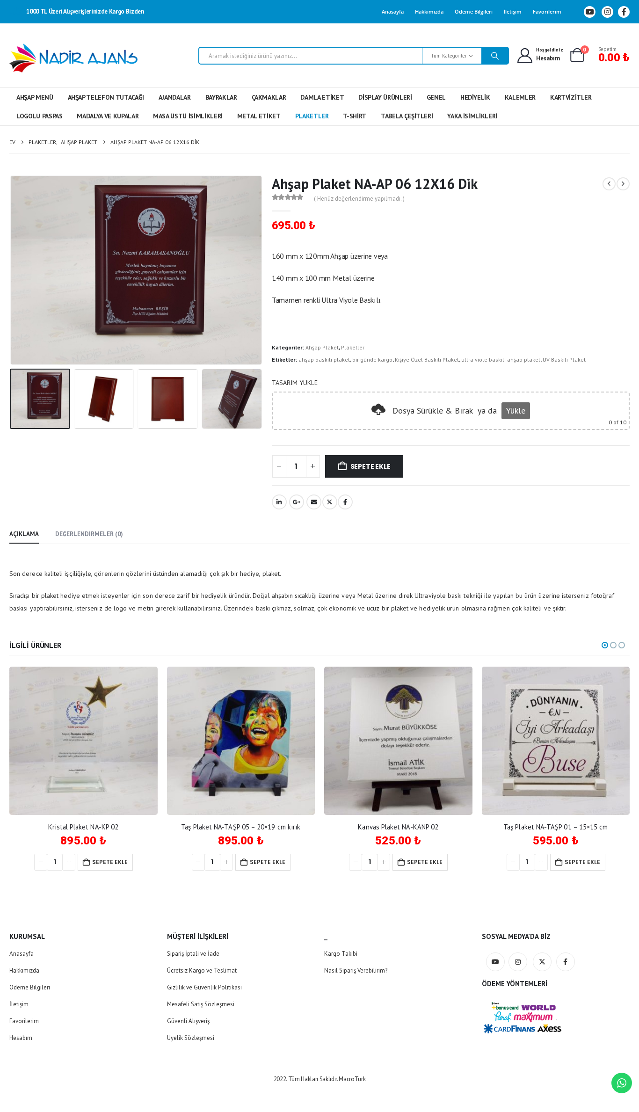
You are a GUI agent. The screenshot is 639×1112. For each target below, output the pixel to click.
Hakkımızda (429, 11)
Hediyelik (475, 97)
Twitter (329, 501)
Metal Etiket (259, 116)
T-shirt (354, 116)
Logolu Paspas (39, 116)
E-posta (313, 501)
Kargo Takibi (340, 954)
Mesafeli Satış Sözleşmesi (200, 1004)
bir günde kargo (372, 359)
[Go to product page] (83, 741)
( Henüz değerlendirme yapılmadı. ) (359, 199)
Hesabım (20, 1038)
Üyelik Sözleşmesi (190, 1038)
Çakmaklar (269, 97)
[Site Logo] (73, 58)
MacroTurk (352, 1079)
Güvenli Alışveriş (188, 1021)
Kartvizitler (571, 97)
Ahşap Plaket (322, 347)
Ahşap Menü (34, 97)
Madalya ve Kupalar (107, 116)
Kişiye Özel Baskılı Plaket (427, 359)
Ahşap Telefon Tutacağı (106, 97)
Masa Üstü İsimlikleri (188, 116)
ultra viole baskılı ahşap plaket (500, 359)
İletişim (513, 11)
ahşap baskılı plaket (324, 359)
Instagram (517, 961)
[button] (12, 270)
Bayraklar (221, 97)
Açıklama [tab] (24, 534)
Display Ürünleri (385, 97)
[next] (623, 183)
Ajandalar (175, 97)
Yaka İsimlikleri (472, 116)
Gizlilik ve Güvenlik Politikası (204, 987)
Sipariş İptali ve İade (193, 954)
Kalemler (520, 97)
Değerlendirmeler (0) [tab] (89, 534)
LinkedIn (279, 501)
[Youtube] (589, 12)
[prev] (609, 183)
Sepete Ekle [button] (110, 862)
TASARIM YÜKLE (295, 382)
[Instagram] (607, 12)
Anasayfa (393, 11)
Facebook (345, 501)
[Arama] (495, 56)
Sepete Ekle (370, 466)
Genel (436, 97)
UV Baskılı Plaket (564, 359)
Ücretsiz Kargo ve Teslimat (202, 970)
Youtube (495, 961)
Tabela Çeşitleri (407, 116)
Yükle (515, 410)
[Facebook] (624, 12)
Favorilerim (547, 11)
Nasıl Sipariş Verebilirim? (355, 970)
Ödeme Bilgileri (474, 11)
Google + (296, 501)
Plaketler (312, 116)
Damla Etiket (322, 97)
